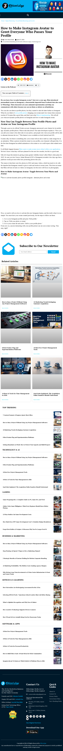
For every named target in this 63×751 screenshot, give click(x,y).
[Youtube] (27, 719)
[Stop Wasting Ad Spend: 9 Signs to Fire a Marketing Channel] (57, 550)
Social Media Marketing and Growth (25, 21)
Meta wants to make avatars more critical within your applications (39, 149)
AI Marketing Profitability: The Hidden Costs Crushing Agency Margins (25, 566)
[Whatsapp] (18, 79)
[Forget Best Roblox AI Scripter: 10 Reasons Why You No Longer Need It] (57, 529)
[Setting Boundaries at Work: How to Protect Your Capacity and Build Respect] (57, 444)
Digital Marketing (10, 21)
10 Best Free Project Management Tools (45, 348)
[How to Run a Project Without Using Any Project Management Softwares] (57, 422)
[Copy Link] (21, 79)
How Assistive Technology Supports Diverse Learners (19, 609)
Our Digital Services (33, 723)
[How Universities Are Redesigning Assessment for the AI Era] (57, 587)
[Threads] (44, 716)
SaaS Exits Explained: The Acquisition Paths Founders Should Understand (47, 394)
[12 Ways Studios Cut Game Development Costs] (57, 514)
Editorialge (43, 743)
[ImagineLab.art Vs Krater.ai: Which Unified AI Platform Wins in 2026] (57, 660)
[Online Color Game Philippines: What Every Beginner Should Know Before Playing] (57, 506)
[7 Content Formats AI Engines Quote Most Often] (57, 414)
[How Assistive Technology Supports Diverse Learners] (57, 609)
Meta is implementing (43, 115)
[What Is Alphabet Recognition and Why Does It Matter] (57, 602)
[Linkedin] (12, 79)
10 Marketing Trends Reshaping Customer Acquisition (45, 303)
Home (2, 21)
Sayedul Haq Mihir (17, 702)
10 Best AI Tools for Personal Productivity (15, 646)
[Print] (28, 79)
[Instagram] (24, 79)
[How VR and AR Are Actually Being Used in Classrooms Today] (57, 616)
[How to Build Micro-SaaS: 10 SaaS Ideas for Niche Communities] (57, 653)
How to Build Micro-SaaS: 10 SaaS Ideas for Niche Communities (22, 653)
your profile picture (21, 113)
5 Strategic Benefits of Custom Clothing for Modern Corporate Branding (25, 558)
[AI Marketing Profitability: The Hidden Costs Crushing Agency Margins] (57, 565)
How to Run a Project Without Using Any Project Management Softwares (14, 303)
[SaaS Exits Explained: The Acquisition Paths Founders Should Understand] (57, 486)
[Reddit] (8, 79)
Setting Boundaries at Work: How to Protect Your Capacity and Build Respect (26, 445)
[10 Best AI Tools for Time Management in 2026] (57, 479)
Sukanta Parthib (18, 696)
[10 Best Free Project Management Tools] (57, 472)
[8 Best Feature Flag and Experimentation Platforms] (57, 437)
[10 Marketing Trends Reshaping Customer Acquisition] (57, 429)
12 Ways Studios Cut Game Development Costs (17, 514)
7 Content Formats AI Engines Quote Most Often (18, 415)
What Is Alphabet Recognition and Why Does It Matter (20, 602)
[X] (5, 79)
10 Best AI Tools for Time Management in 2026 (15, 394)
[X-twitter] (30, 716)
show (26, 93)
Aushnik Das (19, 699)
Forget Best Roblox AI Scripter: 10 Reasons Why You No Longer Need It (25, 529)
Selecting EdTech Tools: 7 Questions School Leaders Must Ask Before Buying (26, 595)
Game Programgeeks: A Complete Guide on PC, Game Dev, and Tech (24, 499)
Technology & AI (36, 42)
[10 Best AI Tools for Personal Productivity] (57, 646)
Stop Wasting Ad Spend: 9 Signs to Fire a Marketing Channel (21, 551)
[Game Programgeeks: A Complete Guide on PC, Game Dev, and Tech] (57, 499)
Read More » (5, 308)
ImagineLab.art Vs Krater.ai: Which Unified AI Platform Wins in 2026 (24, 661)
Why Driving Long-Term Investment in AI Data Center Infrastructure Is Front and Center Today (26, 573)
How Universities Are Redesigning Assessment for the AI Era (21, 587)
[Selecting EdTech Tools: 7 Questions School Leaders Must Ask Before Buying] (57, 594)
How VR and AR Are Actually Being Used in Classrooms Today (22, 617)
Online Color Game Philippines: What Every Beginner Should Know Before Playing (25, 507)
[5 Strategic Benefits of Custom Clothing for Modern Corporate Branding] (57, 558)
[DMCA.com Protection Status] (13, 718)
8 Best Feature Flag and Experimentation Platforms (11, 348)
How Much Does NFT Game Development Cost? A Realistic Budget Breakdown (27, 522)
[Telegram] (31, 79)
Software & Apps (26, 42)
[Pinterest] (15, 79)
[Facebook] (2, 79)
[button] (27, 15)
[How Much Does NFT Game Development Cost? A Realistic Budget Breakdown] (57, 521)
